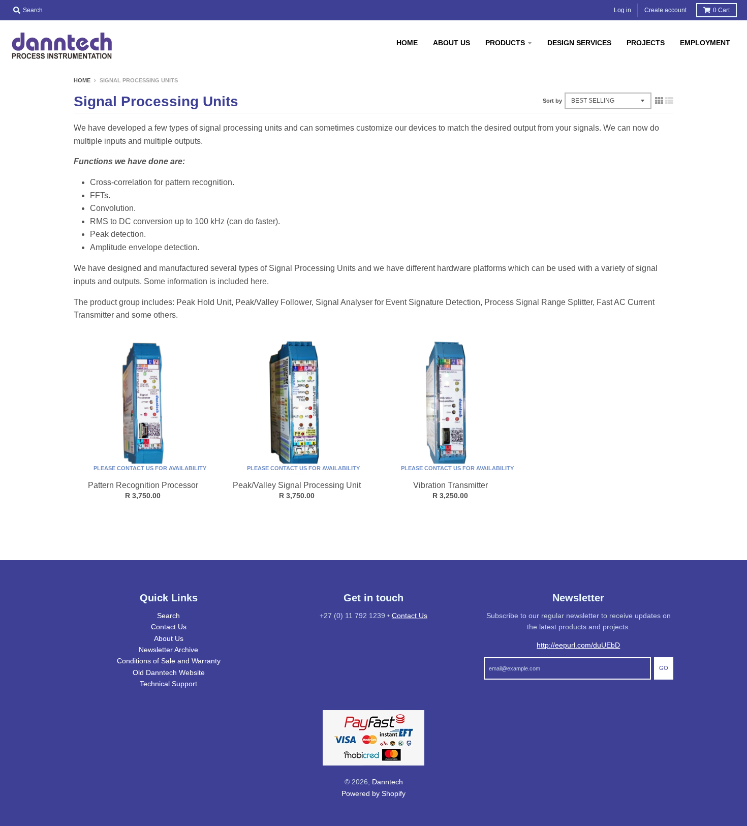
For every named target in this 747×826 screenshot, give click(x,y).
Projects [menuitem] (646, 43)
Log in (622, 10)
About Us (168, 638)
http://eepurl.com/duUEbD (578, 645)
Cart (721, 10)
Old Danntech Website (169, 672)
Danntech (387, 782)
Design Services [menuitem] (579, 43)
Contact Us (168, 627)
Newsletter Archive (168, 650)
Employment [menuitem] (705, 43)
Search (168, 615)
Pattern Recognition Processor (143, 485)
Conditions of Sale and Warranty (169, 661)
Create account (665, 10)
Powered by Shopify (373, 793)
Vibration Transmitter (450, 485)
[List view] (669, 100)
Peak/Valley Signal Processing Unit (297, 485)
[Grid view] (659, 100)
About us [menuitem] (451, 43)
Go (663, 668)
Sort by (552, 101)
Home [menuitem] (407, 43)
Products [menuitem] (505, 43)
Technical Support (168, 684)
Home (82, 80)
